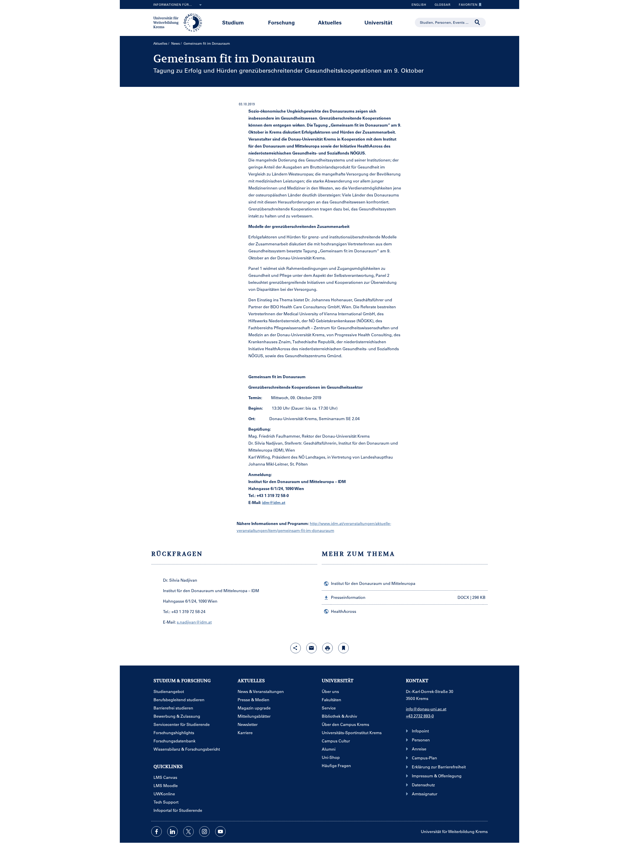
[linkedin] (172, 831)
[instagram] (204, 831)
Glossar (441, 5)
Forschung (281, 22)
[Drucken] (327, 648)
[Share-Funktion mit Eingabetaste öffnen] (295, 648)
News (175, 43)
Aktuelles (330, 22)
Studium (233, 22)
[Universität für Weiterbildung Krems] (180, 22)
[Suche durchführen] (477, 22)
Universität (378, 22)
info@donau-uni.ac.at (426, 708)
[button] (405, 597)
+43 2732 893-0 (420, 715)
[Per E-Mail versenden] (311, 648)
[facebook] (156, 831)
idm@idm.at (273, 502)
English (419, 4)
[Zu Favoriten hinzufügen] (343, 648)
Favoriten (466, 5)
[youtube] (220, 831)
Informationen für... (172, 4)
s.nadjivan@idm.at (194, 622)
